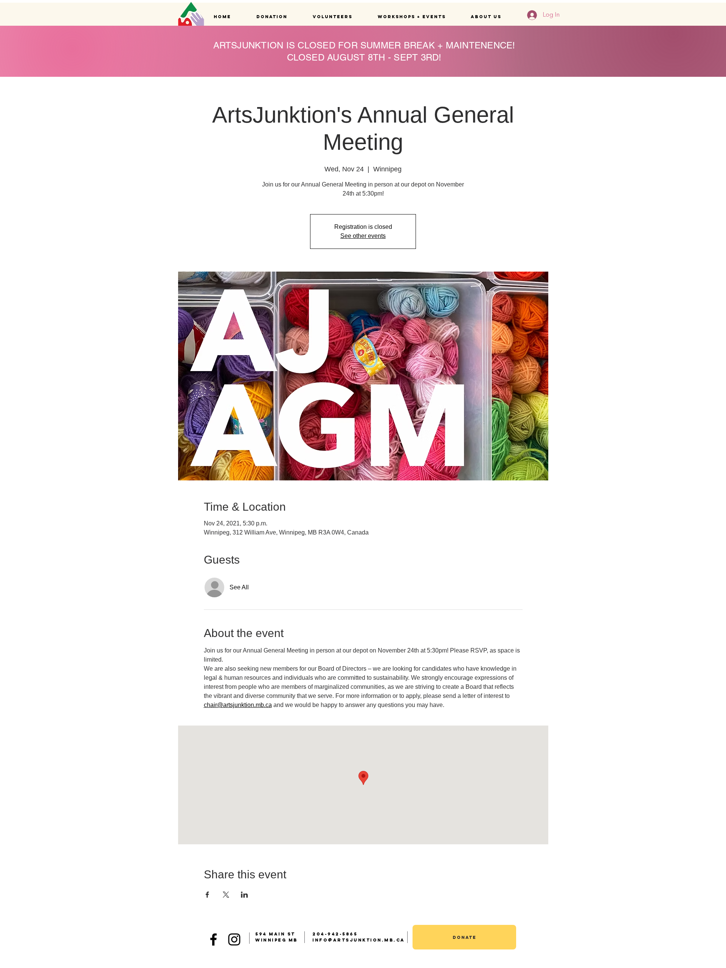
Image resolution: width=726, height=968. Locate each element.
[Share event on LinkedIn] (244, 895)
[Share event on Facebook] (207, 895)
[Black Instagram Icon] (234, 939)
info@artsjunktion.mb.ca (358, 940)
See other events (363, 236)
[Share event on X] (226, 895)
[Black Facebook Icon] (213, 939)
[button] (279, 17)
